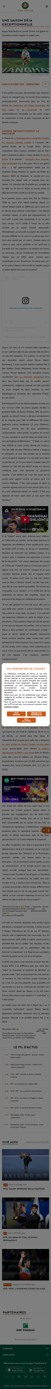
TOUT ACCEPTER (26, 720)
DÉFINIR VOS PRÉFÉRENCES (36, 714)
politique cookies (11, 707)
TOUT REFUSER (16, 714)
